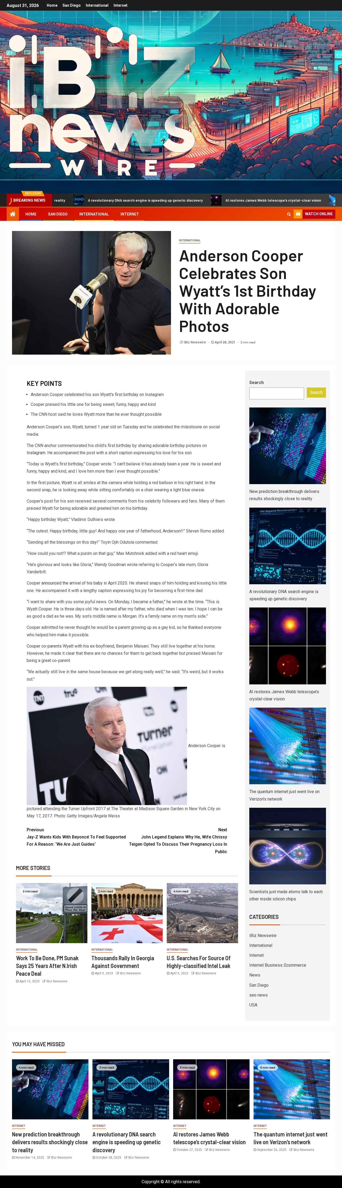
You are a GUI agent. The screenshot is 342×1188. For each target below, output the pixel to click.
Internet (120, 5)
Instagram (36, 452)
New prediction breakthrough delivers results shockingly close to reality (50, 1142)
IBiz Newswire (195, 342)
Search (256, 382)
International (97, 5)
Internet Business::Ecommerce (277, 965)
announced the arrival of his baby (72, 583)
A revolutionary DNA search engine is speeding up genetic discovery (101, 200)
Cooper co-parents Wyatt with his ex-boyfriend (70, 646)
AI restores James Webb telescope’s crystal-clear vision (230, 200)
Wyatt (66, 482)
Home (52, 5)
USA (253, 1004)
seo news (258, 995)
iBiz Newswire (263, 935)
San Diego (72, 5)
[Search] (289, 214)
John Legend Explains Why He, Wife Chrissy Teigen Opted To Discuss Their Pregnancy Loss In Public (178, 840)
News (254, 975)
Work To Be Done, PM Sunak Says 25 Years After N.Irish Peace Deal (47, 965)
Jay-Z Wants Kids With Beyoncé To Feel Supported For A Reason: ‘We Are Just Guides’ (76, 837)
